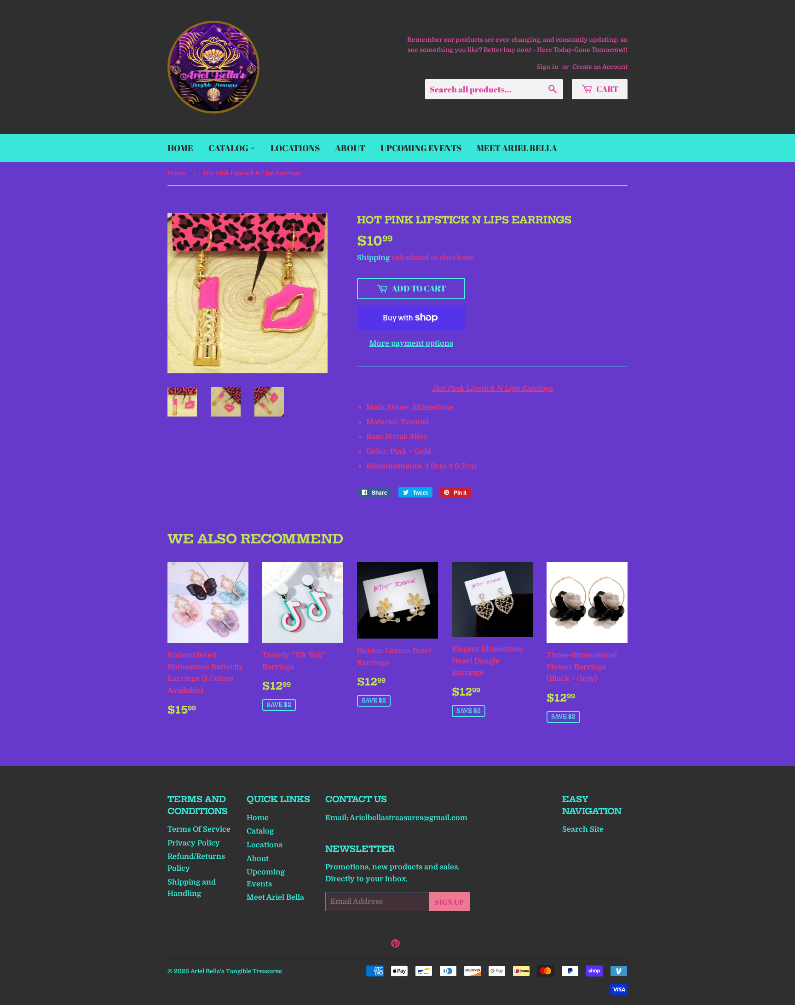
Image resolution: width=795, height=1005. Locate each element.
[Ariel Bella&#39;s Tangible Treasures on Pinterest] (395, 945)
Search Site (583, 829)
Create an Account (600, 66)
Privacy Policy (193, 843)
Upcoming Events (420, 148)
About (350, 148)
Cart (606, 88)
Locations (295, 148)
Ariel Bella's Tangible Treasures (236, 971)
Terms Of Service (198, 829)
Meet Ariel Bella (517, 148)
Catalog (229, 148)
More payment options (411, 343)
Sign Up (449, 902)
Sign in (548, 66)
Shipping (373, 258)
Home (180, 148)
